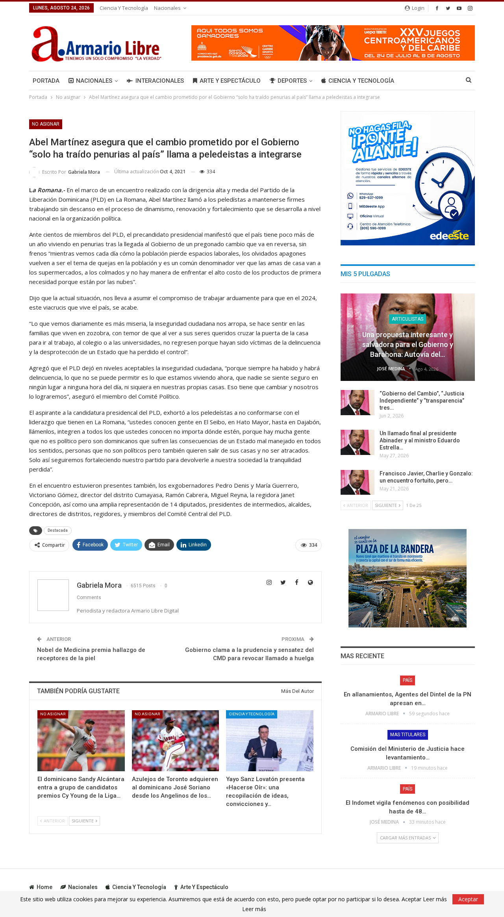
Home (44, 887)
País (407, 680)
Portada (46, 80)
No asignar (45, 124)
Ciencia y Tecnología (124, 7)
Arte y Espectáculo (230, 80)
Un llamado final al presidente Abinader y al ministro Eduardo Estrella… (420, 440)
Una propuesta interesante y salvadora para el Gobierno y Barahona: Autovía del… (407, 344)
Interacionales (159, 80)
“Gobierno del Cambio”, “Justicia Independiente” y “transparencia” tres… (422, 400)
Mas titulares (407, 734)
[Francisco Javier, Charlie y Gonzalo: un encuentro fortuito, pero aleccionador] (357, 482)
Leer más (254, 909)
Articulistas (407, 319)
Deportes (292, 80)
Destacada (58, 530)
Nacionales (167, 7)
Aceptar (468, 899)
